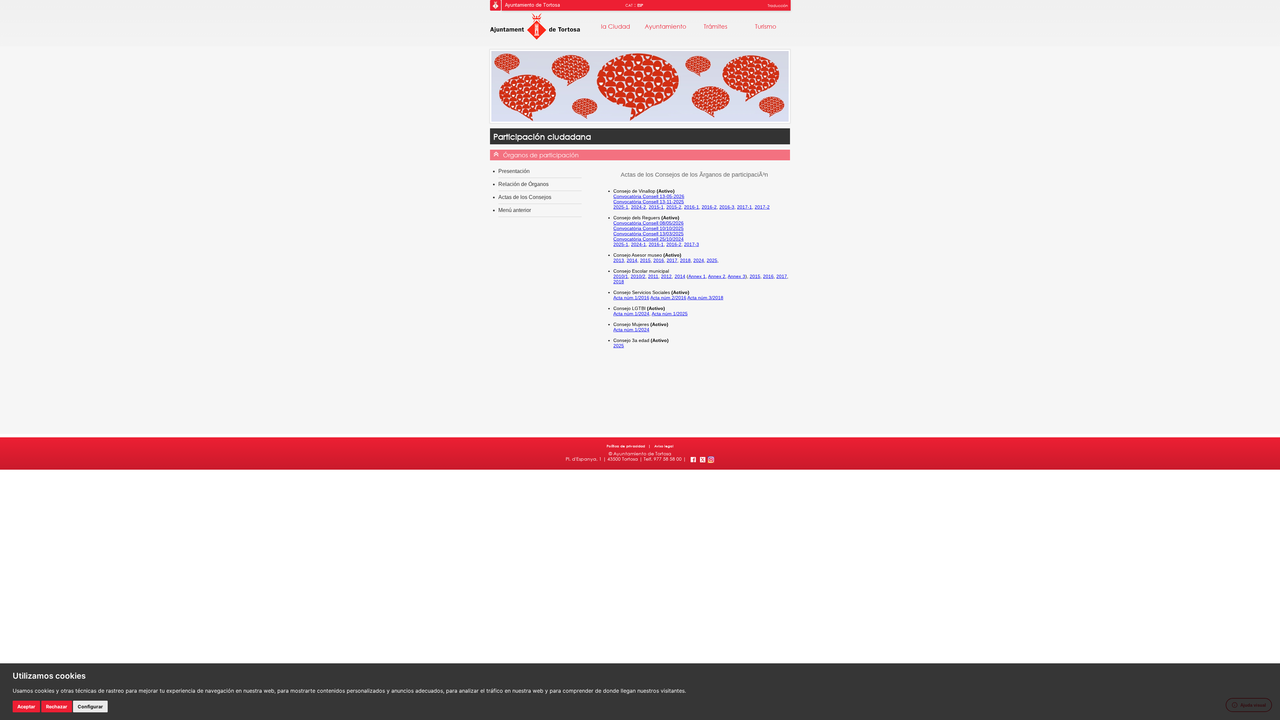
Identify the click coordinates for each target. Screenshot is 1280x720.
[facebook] (692, 459)
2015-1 (656, 207)
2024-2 (638, 207)
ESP (640, 5)
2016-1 (691, 207)
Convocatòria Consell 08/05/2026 (648, 223)
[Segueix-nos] (703, 459)
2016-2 (709, 207)
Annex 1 (697, 276)
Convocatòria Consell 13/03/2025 (648, 233)
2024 (698, 260)
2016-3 (726, 207)
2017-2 (762, 207)
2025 (712, 260)
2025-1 (620, 207)
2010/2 (638, 276)
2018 (685, 260)
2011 (653, 276)
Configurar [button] (90, 706)
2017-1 (744, 207)
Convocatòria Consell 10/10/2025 (648, 228)
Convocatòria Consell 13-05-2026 (648, 196)
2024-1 (638, 244)
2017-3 (691, 244)
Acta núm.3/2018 (705, 297)
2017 (672, 260)
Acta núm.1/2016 (631, 297)
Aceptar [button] (26, 706)
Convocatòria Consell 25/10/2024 (648, 239)
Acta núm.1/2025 (670, 313)
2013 (618, 260)
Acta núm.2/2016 (668, 297)
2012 (666, 276)
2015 (645, 260)
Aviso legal (663, 446)
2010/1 (620, 276)
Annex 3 (736, 276)
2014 (632, 260)
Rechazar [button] (56, 706)
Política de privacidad (626, 446)
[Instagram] (710, 459)
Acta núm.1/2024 (631, 313)
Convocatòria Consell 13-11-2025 (648, 201)
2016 (658, 260)
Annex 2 (716, 276)
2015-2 (673, 207)
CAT (629, 5)
